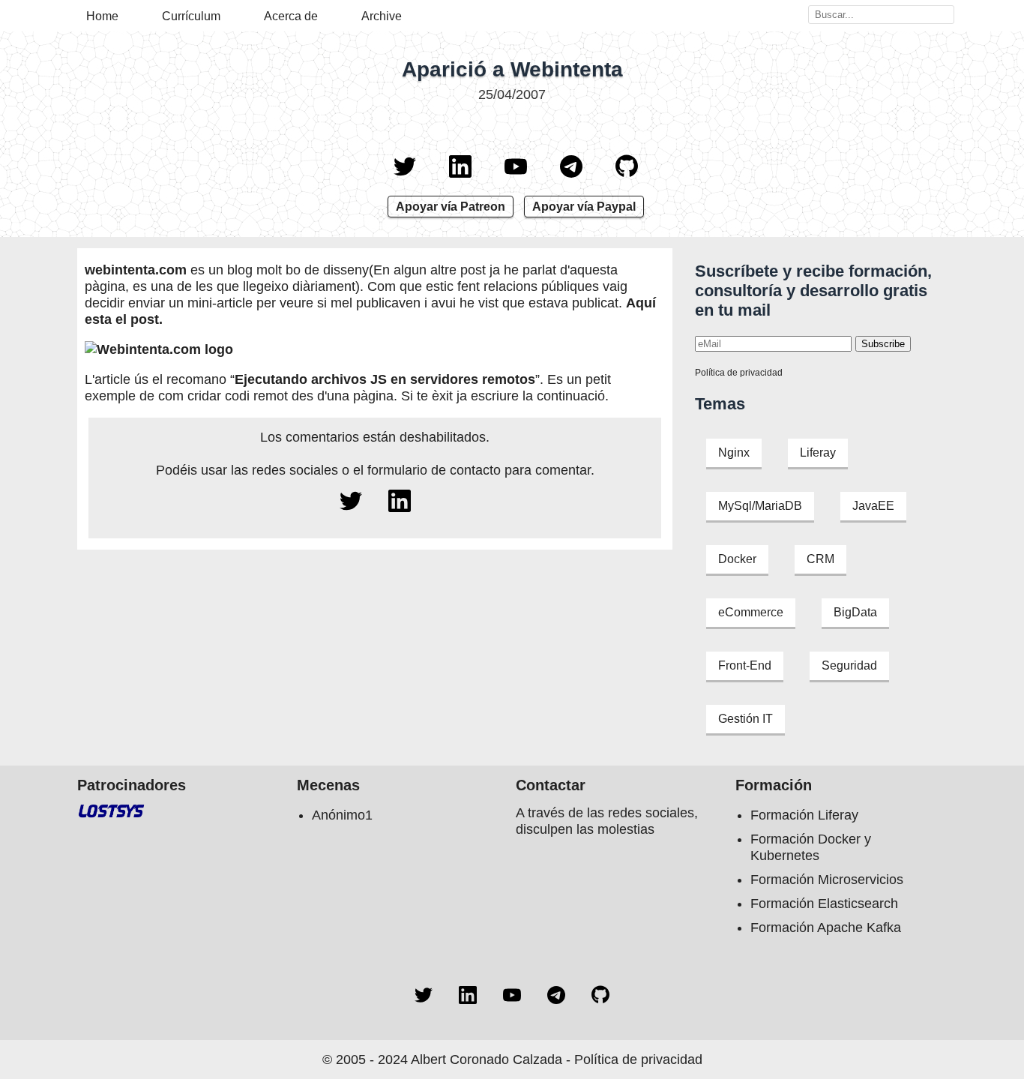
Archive (381, 16)
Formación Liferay (804, 815)
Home (102, 16)
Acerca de (291, 16)
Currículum (191, 16)
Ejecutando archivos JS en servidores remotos (385, 379)
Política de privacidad (739, 372)
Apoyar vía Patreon (450, 206)
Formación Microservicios (826, 879)
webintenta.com (136, 269)
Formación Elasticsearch (824, 903)
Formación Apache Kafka (825, 927)
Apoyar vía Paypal (584, 206)
